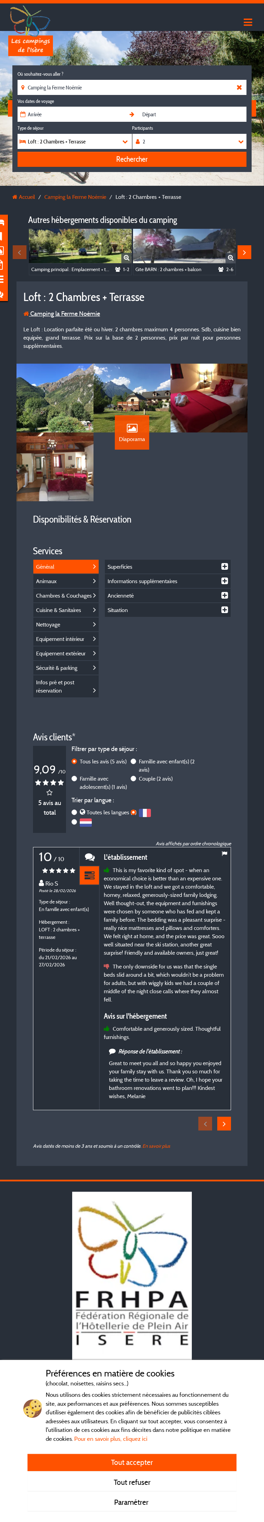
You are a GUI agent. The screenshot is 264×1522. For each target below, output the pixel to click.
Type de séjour (31, 128)
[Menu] (247, 23)
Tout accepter (132, 1462)
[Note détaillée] (89, 875)
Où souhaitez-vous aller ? (40, 74)
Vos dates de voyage (36, 101)
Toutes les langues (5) (111, 812)
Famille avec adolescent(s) (103, 782)
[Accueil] (30, 19)
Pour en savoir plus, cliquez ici (110, 1438)
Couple (156, 778)
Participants (142, 128)
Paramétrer (132, 1502)
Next (244, 252)
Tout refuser (132, 1482)
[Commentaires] (89, 856)
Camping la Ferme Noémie (64, 314)
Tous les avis (103, 761)
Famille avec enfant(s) (167, 765)
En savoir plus (156, 1146)
